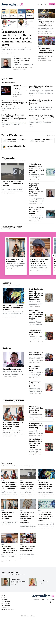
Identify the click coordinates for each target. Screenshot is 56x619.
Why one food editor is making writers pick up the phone (46, 24)
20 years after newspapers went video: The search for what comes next (40, 261)
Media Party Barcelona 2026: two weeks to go (20, 87)
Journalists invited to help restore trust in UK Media (41, 87)
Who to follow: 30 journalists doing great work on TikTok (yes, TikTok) (36, 443)
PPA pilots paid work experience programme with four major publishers (40, 102)
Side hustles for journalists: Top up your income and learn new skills (12, 183)
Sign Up (52, 4)
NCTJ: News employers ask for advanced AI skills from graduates (13, 307)
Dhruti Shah (9, 268)
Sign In (45, 4)
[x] (53, 602)
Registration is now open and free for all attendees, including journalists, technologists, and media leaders (20, 92)
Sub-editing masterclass (12, 369)
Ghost (33, 615)
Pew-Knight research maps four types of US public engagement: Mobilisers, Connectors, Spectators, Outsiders (13, 117)
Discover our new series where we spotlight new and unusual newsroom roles (45, 56)
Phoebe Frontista (7, 435)
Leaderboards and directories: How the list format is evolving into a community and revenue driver (16, 38)
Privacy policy (5, 607)
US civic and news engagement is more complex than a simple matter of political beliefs (13, 123)
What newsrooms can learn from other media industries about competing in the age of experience (36, 217)
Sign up (3, 595)
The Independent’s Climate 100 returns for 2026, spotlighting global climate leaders (14, 103)
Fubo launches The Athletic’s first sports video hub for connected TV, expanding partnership (41, 117)
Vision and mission (6, 601)
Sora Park (32, 306)
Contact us (4, 599)
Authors (3, 597)
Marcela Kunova (43, 33)
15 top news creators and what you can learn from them (36, 409)
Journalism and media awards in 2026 (35, 332)
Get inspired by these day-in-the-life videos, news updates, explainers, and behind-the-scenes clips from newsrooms (35, 451)
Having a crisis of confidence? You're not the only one (36, 426)
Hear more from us (6, 603)
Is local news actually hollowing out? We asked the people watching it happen (36, 314)
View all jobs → (51, 135)
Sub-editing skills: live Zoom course (36, 354)
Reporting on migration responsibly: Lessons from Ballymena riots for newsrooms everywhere (36, 190)
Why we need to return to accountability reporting (15, 260)
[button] (38, 4)
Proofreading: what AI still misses (34, 368)
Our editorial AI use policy (8, 609)
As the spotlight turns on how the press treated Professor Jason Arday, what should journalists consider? (15, 265)
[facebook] (50, 602)
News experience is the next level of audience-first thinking (36, 210)
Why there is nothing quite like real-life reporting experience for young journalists (13, 425)
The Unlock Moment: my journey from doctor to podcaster (21, 60)
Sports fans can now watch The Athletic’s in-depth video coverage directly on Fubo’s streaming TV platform (41, 122)
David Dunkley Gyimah (36, 270)
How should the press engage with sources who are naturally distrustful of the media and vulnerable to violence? (36, 199)
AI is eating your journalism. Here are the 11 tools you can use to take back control (36, 168)
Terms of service (5, 605)
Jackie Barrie (33, 393)
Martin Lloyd (32, 362)
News (2, 29)
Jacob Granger (6, 53)
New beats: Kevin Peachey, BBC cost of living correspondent (46, 51)
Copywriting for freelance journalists (35, 384)
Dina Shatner (33, 220)
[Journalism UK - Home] (12, 4)
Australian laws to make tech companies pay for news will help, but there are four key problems (36, 294)
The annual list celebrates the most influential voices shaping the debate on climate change (14, 107)
